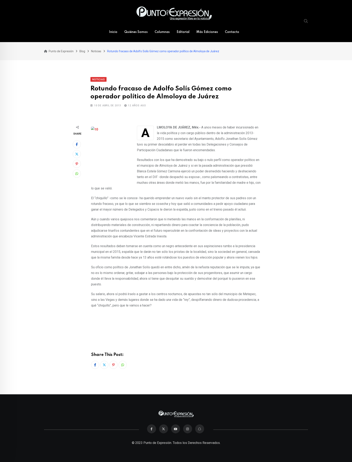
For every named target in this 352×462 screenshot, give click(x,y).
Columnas (162, 32)
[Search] (306, 20)
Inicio (113, 32)
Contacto (232, 32)
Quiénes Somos (136, 32)
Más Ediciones (207, 32)
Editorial (183, 32)
